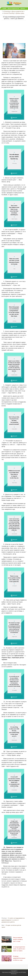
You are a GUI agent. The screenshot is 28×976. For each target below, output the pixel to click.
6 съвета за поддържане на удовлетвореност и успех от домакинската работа (13, 920)
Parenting (7, 11)
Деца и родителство (13, 8)
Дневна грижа (20, 13)
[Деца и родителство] (14, 4)
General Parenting (9, 13)
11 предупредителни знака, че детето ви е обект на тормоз (19, 948)
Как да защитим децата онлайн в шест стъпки (18, 939)
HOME (4, 8)
